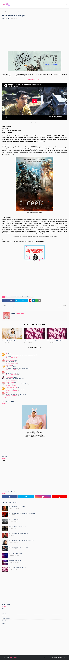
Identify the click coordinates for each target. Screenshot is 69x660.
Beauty (3, 608)
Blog (3, 611)
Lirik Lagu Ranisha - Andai (30, 340)
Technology (4, 620)
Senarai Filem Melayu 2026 (15, 560)
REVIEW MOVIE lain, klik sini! (34, 79)
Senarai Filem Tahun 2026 (15, 554)
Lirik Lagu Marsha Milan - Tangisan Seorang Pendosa (21, 540)
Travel (3, 623)
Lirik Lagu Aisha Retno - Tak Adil (17, 506)
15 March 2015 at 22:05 (12, 369)
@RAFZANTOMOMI (13, 657)
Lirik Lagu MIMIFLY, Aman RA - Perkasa (18, 547)
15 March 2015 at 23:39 (12, 380)
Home (3, 11)
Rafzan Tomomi (5, 18)
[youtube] (59, 496)
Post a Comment (6, 398)
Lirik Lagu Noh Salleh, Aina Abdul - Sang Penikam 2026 (22, 513)
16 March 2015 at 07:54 (12, 395)
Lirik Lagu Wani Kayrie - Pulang (9, 340)
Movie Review (22, 296)
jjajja (7, 353)
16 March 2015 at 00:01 (12, 385)
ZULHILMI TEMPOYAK (11, 387)
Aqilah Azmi (9, 365)
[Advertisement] (35, 34)
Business (4, 613)
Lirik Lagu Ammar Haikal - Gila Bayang (18, 533)
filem (16, 296)
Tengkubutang (9, 377)
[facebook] (10, 496)
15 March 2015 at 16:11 (11, 358)
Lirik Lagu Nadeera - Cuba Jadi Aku (17, 526)
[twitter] (26, 496)
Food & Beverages (6, 618)
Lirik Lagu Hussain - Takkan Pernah (55, 340)
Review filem (8, 11)
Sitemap (65, 657)
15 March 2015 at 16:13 (11, 363)
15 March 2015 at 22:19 (11, 375)
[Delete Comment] (17, 358)
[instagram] (43, 496)
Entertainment (10, 296)
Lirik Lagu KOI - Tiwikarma (15, 520)
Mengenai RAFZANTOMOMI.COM (55, 657)
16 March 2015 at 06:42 (12, 390)
